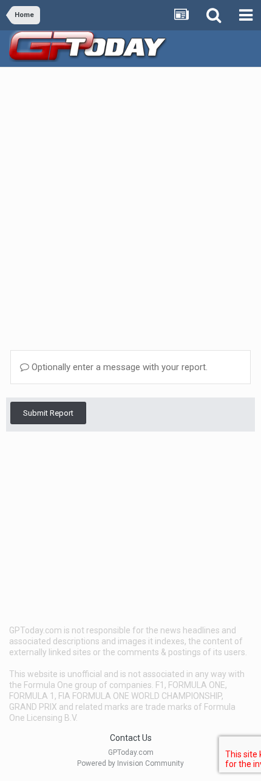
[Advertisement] (130, 204)
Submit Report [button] (48, 413)
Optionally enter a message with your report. (118, 367)
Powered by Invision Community (130, 763)
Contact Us (131, 738)
